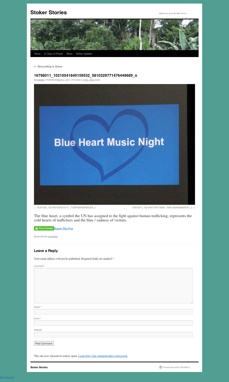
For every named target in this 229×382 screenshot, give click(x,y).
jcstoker (41, 79)
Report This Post (63, 228)
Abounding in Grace (48, 66)
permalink (53, 236)
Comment (39, 265)
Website (38, 329)
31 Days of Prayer (53, 53)
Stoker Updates (84, 53)
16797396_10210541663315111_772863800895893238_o (66, 207)
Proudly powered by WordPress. (177, 367)
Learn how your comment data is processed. (103, 356)
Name (37, 306)
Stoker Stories (48, 12)
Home (37, 53)
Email (37, 318)
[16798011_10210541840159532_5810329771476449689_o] (114, 144)
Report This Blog (7, 377)
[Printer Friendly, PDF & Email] (44, 228)
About (69, 53)
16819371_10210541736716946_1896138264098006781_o (162, 207)
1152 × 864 (88, 79)
